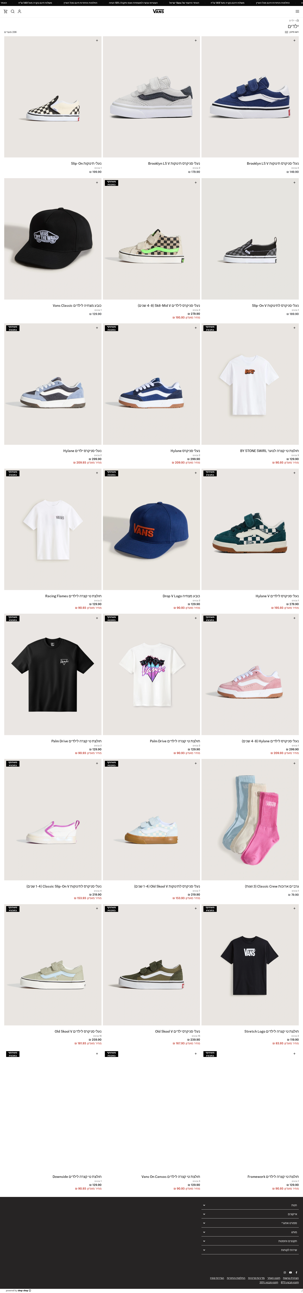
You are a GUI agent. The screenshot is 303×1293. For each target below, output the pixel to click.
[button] (295, 95)
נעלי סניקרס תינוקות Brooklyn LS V (273, 163)
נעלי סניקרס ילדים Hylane (82, 450)
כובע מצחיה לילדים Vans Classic (77, 305)
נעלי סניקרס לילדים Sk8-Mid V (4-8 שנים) (169, 305)
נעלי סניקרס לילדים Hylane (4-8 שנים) (270, 741)
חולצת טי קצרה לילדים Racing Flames (73, 596)
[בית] (298, 20)
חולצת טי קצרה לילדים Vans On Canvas (171, 1176)
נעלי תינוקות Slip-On (86, 163)
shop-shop (23, 1290)
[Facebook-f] (296, 1272)
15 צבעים (196, 1036)
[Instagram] (284, 1272)
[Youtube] (290, 1272)
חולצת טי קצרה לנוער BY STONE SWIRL (269, 450)
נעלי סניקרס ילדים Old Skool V (177, 1031)
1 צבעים (98, 168)
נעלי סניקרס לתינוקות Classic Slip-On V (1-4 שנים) (64, 886)
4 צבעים (98, 890)
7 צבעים (196, 890)
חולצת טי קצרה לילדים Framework (273, 1176)
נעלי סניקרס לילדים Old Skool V (78, 1031)
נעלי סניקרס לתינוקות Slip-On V (275, 305)
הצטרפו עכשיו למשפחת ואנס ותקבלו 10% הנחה (133, 2)
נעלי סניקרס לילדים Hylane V (277, 596)
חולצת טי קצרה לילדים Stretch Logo (271, 1031)
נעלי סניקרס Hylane (185, 450)
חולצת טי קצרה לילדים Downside (77, 1176)
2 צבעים (295, 168)
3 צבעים (295, 455)
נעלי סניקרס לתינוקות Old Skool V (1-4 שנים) (167, 886)
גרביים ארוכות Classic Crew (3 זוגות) (272, 886)
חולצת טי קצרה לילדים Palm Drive (175, 741)
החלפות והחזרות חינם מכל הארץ (273, 2)
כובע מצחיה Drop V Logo (181, 596)
